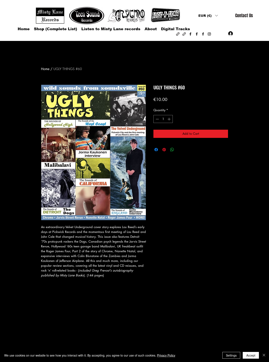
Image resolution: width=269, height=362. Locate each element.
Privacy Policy (166, 355)
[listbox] (208, 15)
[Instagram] (209, 34)
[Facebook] (190, 34)
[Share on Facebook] (156, 149)
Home (45, 69)
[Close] (263, 355)
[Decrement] (157, 119)
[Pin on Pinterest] (164, 149)
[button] (208, 15)
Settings (231, 355)
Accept (250, 355)
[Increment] (169, 119)
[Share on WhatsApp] (172, 149)
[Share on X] (180, 149)
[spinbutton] (163, 119)
